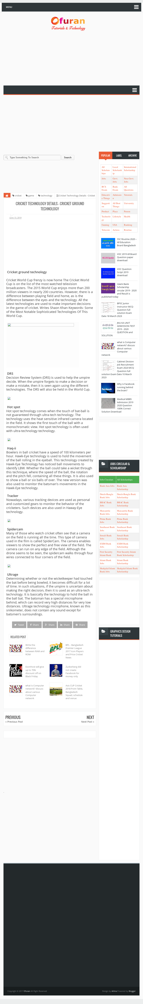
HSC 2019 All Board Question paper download (127, 257)
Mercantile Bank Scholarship (125, 512)
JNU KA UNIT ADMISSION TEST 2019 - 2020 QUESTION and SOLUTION (118, 329)
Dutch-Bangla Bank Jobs (106, 496)
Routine (128, 229)
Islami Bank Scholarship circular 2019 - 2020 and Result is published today (119, 290)
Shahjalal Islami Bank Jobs (107, 570)
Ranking (128, 224)
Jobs (104, 178)
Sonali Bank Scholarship (123, 537)
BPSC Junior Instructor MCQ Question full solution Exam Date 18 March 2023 (117, 310)
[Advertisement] (73, 58)
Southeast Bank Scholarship (124, 529)
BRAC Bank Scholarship (123, 504)
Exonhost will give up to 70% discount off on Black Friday (34, 671)
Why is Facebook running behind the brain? (125, 387)
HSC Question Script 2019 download (124, 272)
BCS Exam (104, 188)
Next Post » (87, 721)
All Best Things (116, 205)
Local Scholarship (117, 170)
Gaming (105, 224)
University (129, 203)
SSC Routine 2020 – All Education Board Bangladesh (127, 242)
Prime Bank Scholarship (122, 520)
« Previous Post (14, 721)
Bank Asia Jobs (107, 485)
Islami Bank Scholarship (122, 562)
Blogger (132, 991)
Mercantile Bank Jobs (105, 512)
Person (127, 211)
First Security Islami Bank (106, 553)
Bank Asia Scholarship (122, 487)
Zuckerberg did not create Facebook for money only (73, 671)
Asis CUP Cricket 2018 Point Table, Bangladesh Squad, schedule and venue (74, 692)
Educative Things (106, 196)
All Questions (128, 188)
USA (115, 224)
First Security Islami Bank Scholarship (126, 553)
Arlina (114, 991)
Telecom (106, 229)
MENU (9, 7)
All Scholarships (106, 170)
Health (127, 216)
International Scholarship (130, 168)
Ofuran (27, 991)
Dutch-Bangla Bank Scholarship (126, 496)
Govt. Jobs (115, 180)
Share (35, 624)
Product (105, 211)
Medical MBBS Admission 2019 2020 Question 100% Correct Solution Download (117, 405)
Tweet (20, 624)
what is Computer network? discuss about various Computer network (34, 692)
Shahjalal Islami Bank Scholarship (127, 570)
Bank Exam (115, 188)
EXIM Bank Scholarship (122, 545)
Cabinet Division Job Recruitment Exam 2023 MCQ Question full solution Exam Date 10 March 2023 (117, 369)
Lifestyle (117, 216)
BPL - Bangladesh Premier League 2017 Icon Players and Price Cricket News (75, 651)
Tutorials (128, 194)
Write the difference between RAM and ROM (34, 649)
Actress (116, 229)
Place (115, 211)
